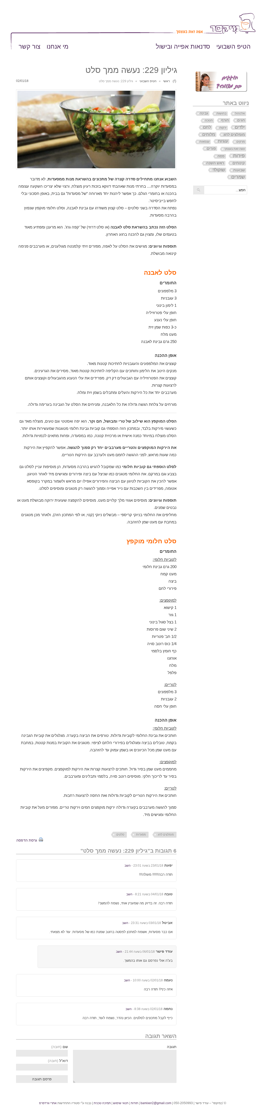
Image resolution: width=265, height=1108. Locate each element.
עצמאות (204, 141)
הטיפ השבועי (233, 46)
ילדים (240, 127)
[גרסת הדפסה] (40, 840)
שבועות (239, 170)
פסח (221, 156)
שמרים (238, 177)
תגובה (171, 1047)
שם (59, 1047)
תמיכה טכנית (102, 1103)
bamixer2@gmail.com (156, 1103)
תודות (134, 1103)
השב (127, 865)
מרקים (241, 141)
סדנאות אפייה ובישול (183, 46)
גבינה (204, 113)
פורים (211, 148)
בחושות (221, 113)
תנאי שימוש (120, 1103)
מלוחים (208, 134)
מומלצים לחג (166, 834)
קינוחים (239, 163)
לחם (207, 127)
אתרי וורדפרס (48, 1103)
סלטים (120, 834)
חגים (241, 120)
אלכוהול (240, 113)
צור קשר (29, 46)
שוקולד (218, 170)
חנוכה (209, 120)
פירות (239, 156)
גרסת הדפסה (26, 840)
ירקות (222, 127)
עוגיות (223, 141)
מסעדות (141, 834)
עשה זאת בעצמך (234, 148)
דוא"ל (58, 1061)
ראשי (166, 81)
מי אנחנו (57, 46)
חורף (225, 120)
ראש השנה (215, 163)
